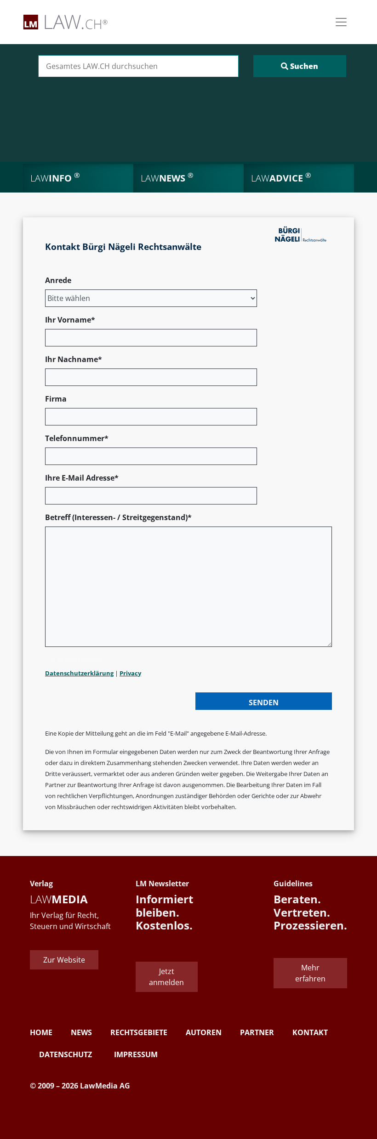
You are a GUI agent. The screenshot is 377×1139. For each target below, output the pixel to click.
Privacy (130, 673)
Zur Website (64, 960)
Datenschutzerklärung (79, 673)
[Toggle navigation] (341, 22)
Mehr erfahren (310, 973)
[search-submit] (299, 66)
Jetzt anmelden (166, 976)
